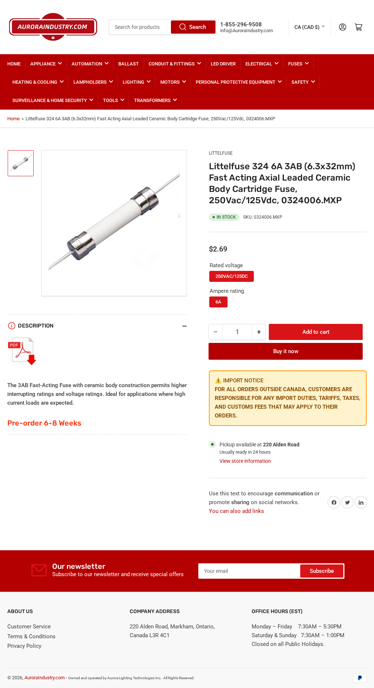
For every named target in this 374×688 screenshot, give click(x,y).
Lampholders (90, 82)
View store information (245, 461)
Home (13, 64)
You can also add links (236, 511)
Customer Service (29, 626)
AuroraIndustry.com (44, 677)
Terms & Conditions (31, 636)
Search (197, 27)
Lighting (133, 82)
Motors (170, 82)
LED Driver (223, 64)
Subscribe (322, 571)
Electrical (258, 64)
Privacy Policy (24, 646)
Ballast (128, 64)
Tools (110, 100)
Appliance (43, 64)
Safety (300, 82)
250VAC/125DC (231, 276)
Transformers (152, 100)
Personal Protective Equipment (235, 82)
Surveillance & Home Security (49, 100)
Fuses (295, 64)
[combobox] (163, 27)
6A (218, 302)
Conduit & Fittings (172, 64)
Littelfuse (221, 153)
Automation (87, 64)
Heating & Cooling (34, 82)
